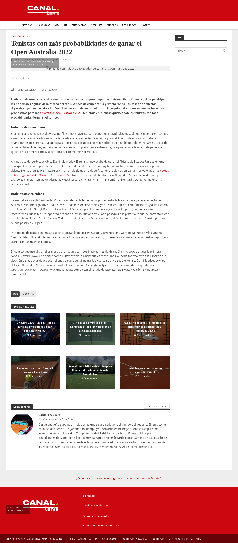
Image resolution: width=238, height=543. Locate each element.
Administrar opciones (21, 380)
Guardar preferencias (80, 409)
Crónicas (44, 458)
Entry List (96, 458)
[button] (119, 178)
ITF (65, 458)
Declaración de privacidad (24, 421)
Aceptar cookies (11, 409)
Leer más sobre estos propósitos (28, 401)
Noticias (27, 458)
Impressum (14, 428)
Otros (146, 458)
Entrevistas (79, 458)
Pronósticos (19, 469)
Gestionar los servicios (22, 387)
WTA (57, 458)
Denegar (31, 409)
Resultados (129, 458)
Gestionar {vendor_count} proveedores (33, 394)
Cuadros (112, 458)
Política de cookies (19, 414)
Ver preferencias (51, 409)
